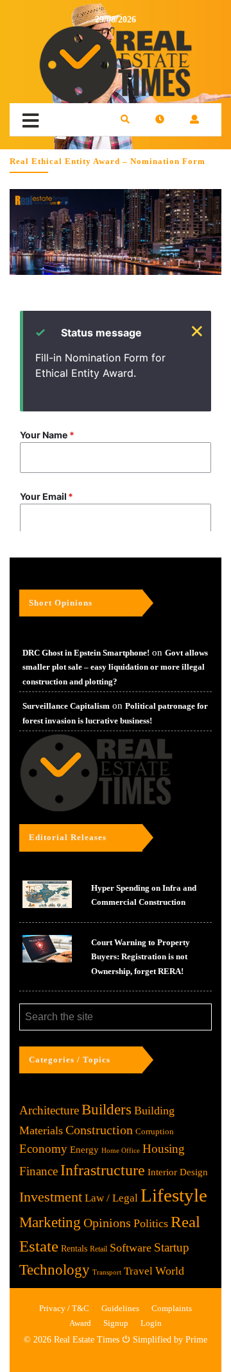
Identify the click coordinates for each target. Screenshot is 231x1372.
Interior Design (178, 1172)
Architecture (49, 1110)
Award (80, 1323)
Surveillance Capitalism (66, 706)
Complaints (171, 1308)
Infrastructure (102, 1169)
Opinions (107, 1223)
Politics (150, 1223)
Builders (106, 1110)
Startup (171, 1247)
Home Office (120, 1150)
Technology (54, 1269)
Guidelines (120, 1308)
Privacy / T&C (64, 1308)
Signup (115, 1323)
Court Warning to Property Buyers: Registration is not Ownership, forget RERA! (140, 957)
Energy (84, 1149)
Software (130, 1247)
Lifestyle (174, 1195)
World (169, 1270)
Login (151, 1323)
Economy (43, 1148)
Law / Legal (111, 1198)
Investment (50, 1197)
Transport (106, 1272)
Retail (98, 1248)
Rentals (74, 1248)
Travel (138, 1271)
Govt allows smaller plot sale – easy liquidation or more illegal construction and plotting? (115, 667)
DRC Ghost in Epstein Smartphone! (86, 652)
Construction (99, 1130)
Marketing (50, 1222)
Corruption (154, 1131)
